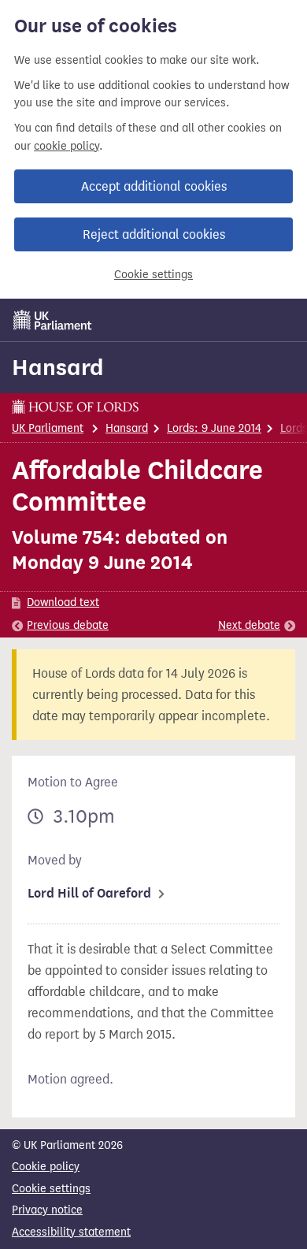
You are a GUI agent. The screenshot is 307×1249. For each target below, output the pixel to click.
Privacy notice (47, 1210)
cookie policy (66, 146)
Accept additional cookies (154, 186)
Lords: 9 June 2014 (214, 428)
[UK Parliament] (53, 320)
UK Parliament (47, 428)
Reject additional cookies (154, 234)
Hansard (58, 367)
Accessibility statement (71, 1232)
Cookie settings (153, 274)
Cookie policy (46, 1166)
